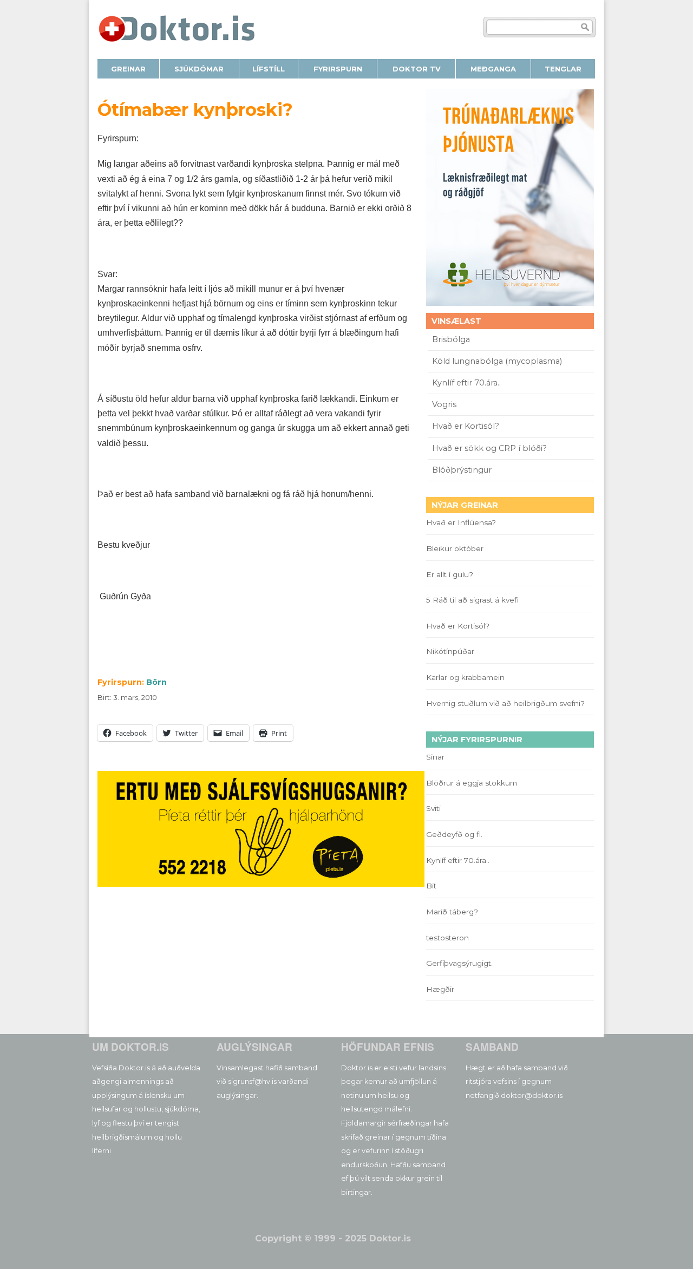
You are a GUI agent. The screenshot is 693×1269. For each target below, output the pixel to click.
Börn (156, 682)
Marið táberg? (452, 911)
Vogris (444, 404)
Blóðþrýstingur (462, 470)
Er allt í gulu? (451, 574)
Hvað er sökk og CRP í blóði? (489, 448)
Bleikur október (454, 548)
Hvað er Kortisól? (466, 426)
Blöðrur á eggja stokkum (471, 783)
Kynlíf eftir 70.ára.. (466, 383)
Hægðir (440, 989)
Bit (431, 885)
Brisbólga (451, 339)
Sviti (433, 808)
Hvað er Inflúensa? (461, 522)
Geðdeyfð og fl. (454, 834)
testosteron (447, 937)
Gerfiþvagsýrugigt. (459, 963)
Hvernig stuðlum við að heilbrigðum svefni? (505, 703)
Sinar (435, 757)
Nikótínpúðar (450, 651)
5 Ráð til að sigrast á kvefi (473, 600)
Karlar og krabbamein (465, 677)
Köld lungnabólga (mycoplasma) (497, 361)
